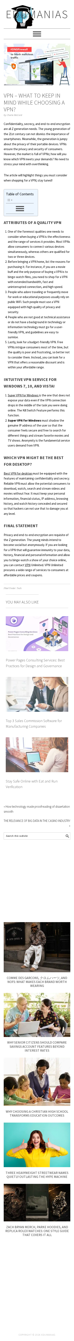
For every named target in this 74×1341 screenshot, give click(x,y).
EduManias (37, 14)
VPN (27, 565)
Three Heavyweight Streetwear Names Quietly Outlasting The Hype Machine (37, 1175)
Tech (19, 588)
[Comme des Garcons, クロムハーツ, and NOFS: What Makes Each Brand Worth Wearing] (37, 971)
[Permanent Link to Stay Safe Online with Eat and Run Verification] (37, 740)
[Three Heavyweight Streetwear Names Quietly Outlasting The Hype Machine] (37, 1166)
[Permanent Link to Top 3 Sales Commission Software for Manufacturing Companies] (37, 679)
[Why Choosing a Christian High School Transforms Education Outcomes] (37, 1105)
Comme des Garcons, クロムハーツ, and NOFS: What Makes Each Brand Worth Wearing (37, 982)
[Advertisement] (37, 881)
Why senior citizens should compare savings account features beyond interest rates (37, 1046)
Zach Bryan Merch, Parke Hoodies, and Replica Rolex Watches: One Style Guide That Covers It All (37, 1231)
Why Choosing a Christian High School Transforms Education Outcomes (37, 1113)
